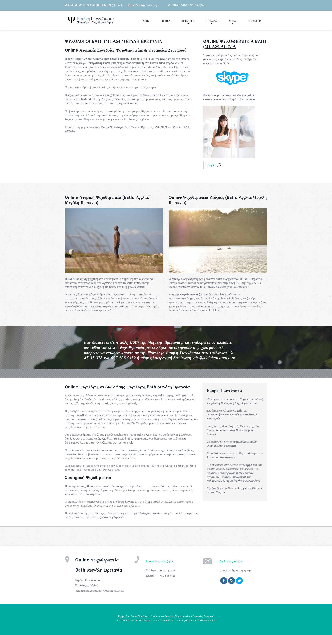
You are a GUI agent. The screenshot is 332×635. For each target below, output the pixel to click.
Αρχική (146, 21)
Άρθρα (229, 22)
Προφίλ (166, 21)
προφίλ (210, 165)
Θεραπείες (185, 22)
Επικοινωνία (254, 21)
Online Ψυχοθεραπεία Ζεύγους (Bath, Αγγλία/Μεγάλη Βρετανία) (218, 200)
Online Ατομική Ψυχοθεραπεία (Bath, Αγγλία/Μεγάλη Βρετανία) (107, 200)
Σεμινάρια (208, 22)
